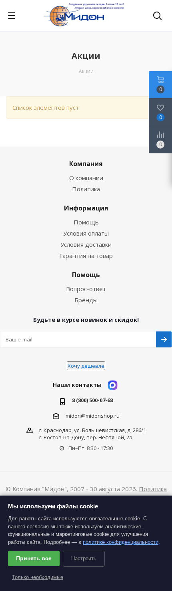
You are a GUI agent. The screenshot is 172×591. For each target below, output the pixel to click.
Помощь (86, 222)
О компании (86, 178)
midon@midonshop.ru (93, 415)
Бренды (86, 300)
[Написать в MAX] (113, 385)
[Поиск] (157, 16)
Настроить (83, 558)
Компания (86, 163)
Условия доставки (86, 244)
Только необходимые (37, 577)
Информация (86, 208)
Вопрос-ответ (86, 289)
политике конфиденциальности (120, 542)
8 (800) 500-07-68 (92, 400)
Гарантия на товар (86, 256)
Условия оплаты (86, 233)
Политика (86, 189)
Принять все (34, 558)
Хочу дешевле (86, 365)
